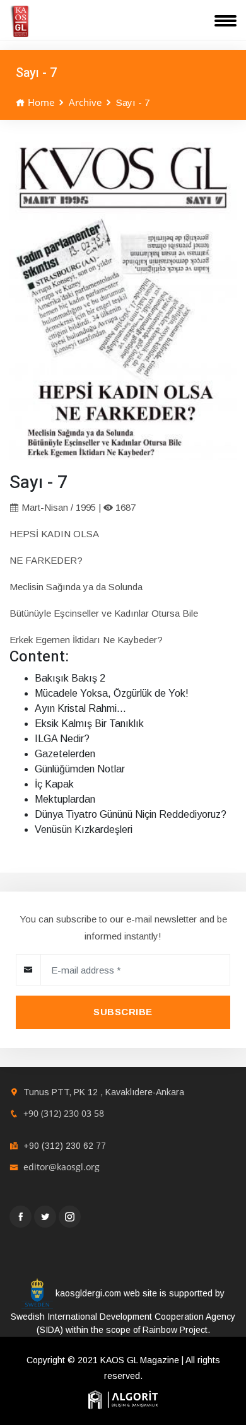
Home (39, 102)
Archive (85, 102)
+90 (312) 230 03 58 (63, 1113)
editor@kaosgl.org (61, 1167)
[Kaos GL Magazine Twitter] (45, 1217)
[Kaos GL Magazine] (19, 21)
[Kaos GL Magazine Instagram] (70, 1217)
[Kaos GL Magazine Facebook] (20, 1217)
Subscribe (123, 1011)
